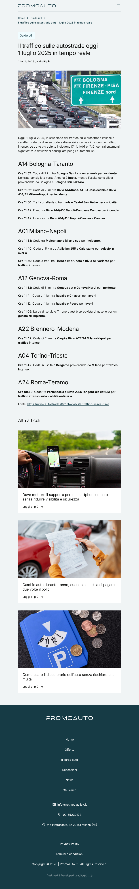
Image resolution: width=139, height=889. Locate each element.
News (69, 780)
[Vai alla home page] (37, 5)
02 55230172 (72, 814)
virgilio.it (44, 61)
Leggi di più (30, 506)
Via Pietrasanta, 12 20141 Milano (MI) (72, 825)
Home (70, 739)
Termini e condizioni (69, 854)
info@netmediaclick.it (72, 804)
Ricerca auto (69, 759)
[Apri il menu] (119, 6)
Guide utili (36, 18)
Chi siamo (69, 790)
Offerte (69, 749)
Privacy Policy (69, 844)
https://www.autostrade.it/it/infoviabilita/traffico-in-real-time (68, 404)
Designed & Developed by (62, 875)
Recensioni (69, 770)
